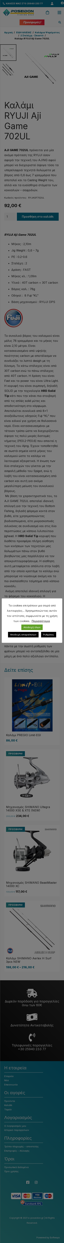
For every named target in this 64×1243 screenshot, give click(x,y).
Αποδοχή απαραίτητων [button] (23, 634)
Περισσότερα (41, 621)
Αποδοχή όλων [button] (32, 627)
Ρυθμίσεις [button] (48, 634)
